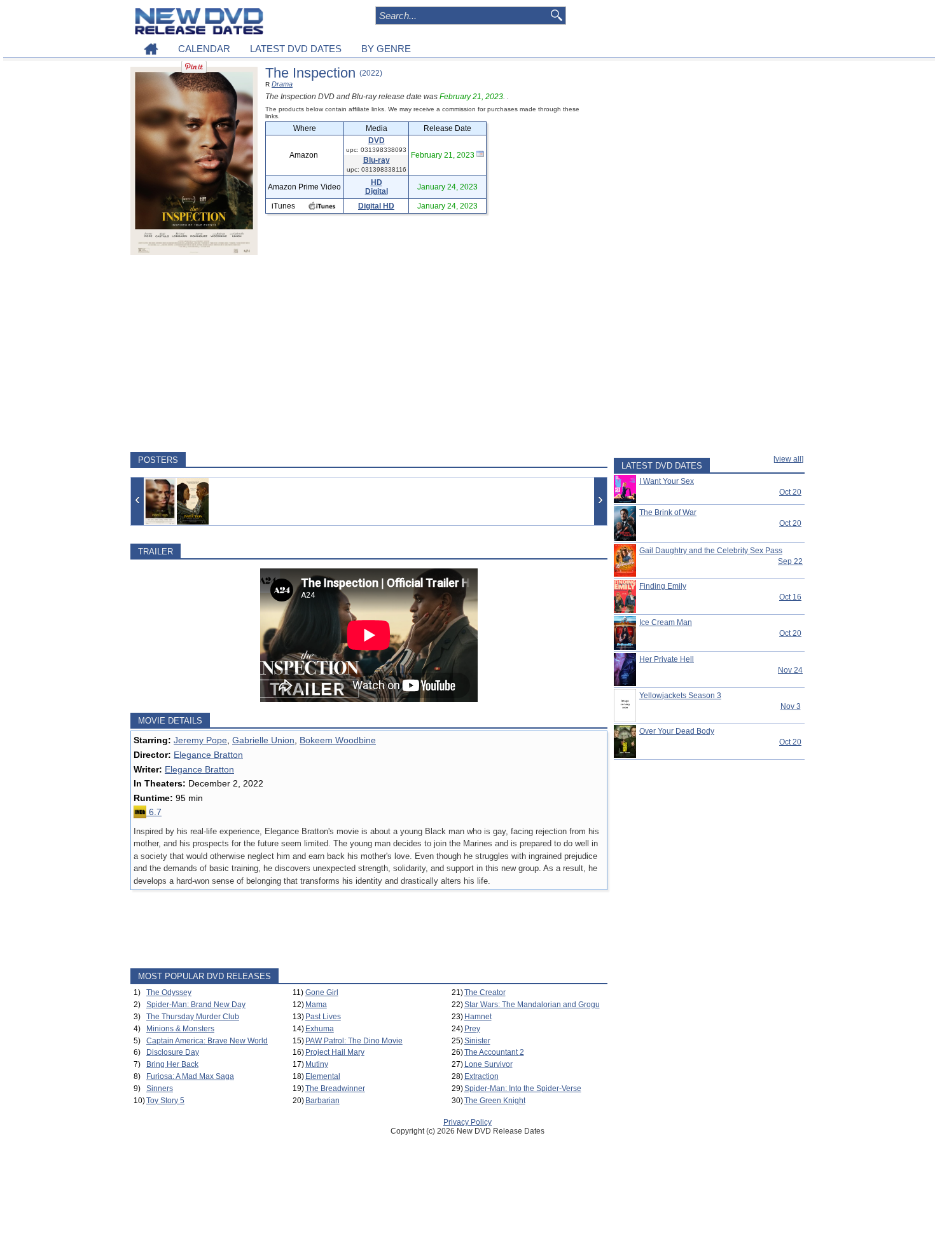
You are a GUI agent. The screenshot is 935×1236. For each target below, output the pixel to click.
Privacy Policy (467, 1122)
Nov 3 (790, 706)
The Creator (485, 992)
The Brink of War (667, 512)
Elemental (322, 1076)
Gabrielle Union (263, 740)
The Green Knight (494, 1100)
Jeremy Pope (200, 740)
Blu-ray (376, 160)
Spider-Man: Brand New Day (196, 1004)
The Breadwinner (335, 1088)
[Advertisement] (368, 353)
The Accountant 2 (494, 1052)
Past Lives (323, 1016)
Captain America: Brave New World (207, 1040)
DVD (376, 140)
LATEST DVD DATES (296, 48)
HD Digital (376, 187)
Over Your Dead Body (676, 731)
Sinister (477, 1040)
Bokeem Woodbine (338, 740)
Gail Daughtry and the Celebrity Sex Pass (710, 550)
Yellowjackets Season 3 (680, 695)
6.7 (154, 812)
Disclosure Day (172, 1052)
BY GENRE (386, 48)
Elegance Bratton (208, 755)
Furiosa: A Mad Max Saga (190, 1076)
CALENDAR (204, 48)
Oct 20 (790, 492)
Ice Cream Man (665, 622)
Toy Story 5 (165, 1100)
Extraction (481, 1076)
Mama (316, 1004)
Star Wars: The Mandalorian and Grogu (532, 1004)
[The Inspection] (160, 501)
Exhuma (319, 1028)
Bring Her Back (172, 1064)
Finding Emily (662, 586)
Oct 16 (790, 597)
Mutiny (316, 1064)
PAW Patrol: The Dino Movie (354, 1040)
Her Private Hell (666, 659)
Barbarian (322, 1100)
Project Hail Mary (334, 1052)
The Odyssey (168, 992)
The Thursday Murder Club (192, 1016)
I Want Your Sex (666, 481)
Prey (472, 1028)
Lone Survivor (488, 1064)
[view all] (788, 459)
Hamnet (478, 1016)
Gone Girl (321, 992)
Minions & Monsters (180, 1028)
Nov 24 (790, 670)
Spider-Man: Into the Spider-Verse (522, 1088)
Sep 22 (790, 561)
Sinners (159, 1088)
